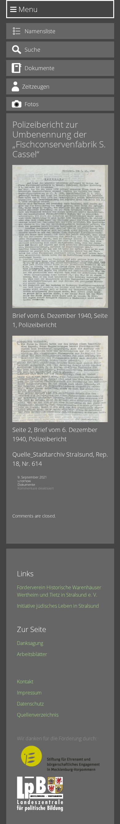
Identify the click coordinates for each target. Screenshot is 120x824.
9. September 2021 (32, 477)
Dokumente (26, 484)
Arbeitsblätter (32, 654)
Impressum (29, 692)
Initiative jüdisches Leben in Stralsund (58, 605)
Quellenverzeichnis (37, 714)
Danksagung (30, 643)
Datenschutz (30, 703)
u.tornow (24, 480)
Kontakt (25, 681)
